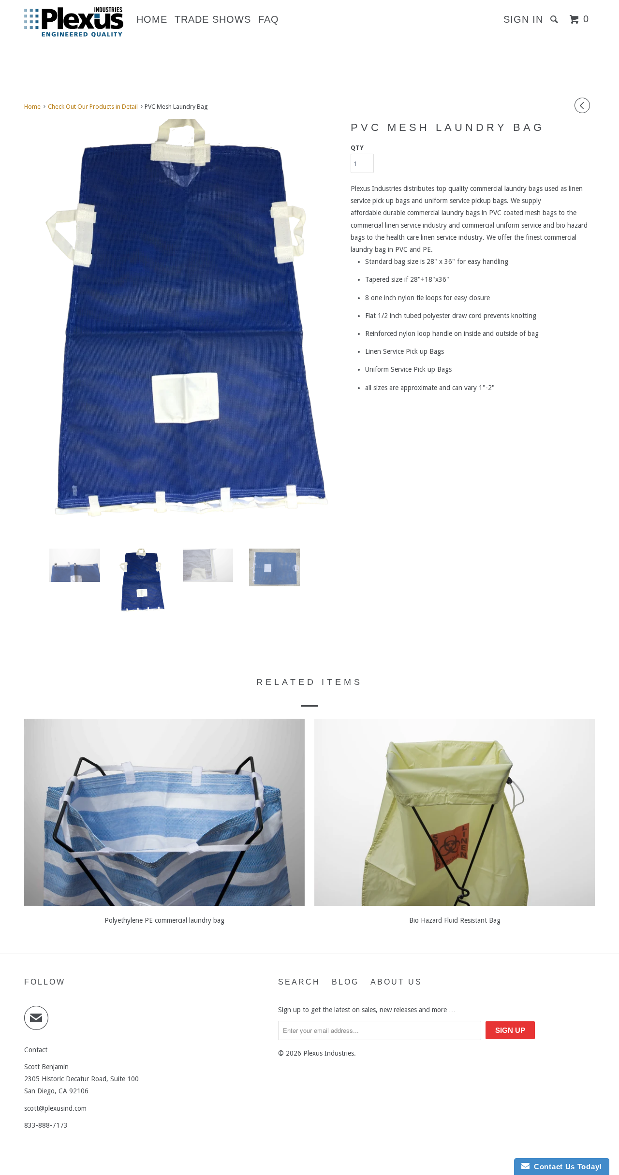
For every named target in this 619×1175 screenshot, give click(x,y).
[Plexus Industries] (73, 22)
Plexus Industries (328, 1053)
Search (299, 982)
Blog (345, 982)
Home (151, 19)
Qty (357, 147)
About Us (396, 982)
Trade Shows (213, 19)
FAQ (268, 19)
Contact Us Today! (566, 1166)
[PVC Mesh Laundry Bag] (182, 330)
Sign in (523, 19)
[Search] (555, 19)
